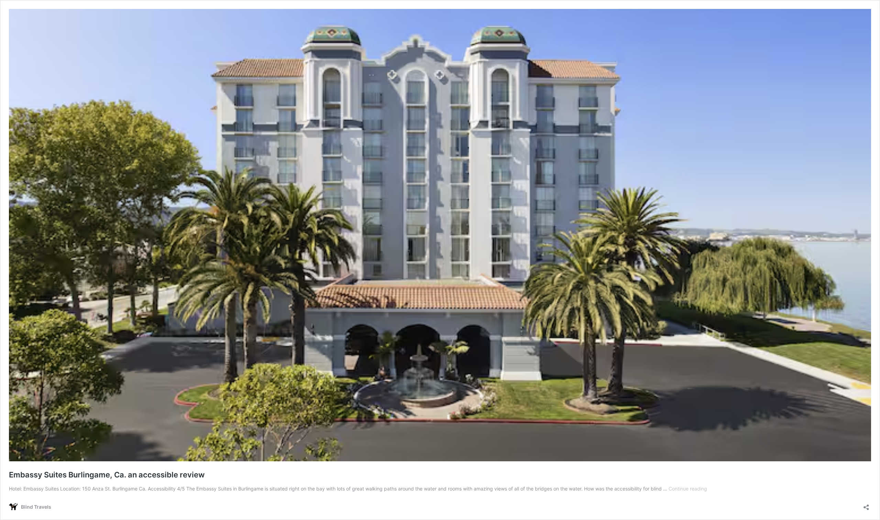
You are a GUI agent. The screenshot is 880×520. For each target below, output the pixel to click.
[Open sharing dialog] (866, 505)
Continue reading (688, 489)
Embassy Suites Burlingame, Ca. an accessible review (107, 474)
